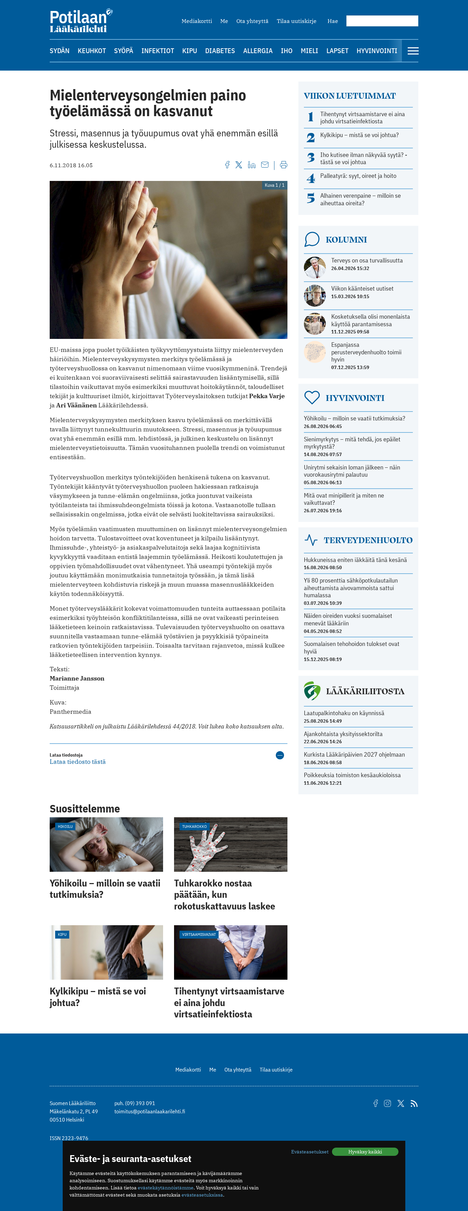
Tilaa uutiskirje (297, 20)
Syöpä (123, 50)
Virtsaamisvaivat (199, 934)
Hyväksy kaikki (365, 1152)
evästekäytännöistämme (166, 1188)
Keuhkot (92, 50)
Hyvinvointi (377, 50)
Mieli (309, 50)
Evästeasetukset (310, 1152)
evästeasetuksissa (202, 1195)
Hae (333, 20)
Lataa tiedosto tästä (78, 762)
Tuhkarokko (194, 826)
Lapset (337, 50)
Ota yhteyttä (252, 20)
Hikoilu (65, 826)
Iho (287, 50)
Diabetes (220, 50)
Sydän (60, 50)
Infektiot (157, 50)
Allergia (258, 50)
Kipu (189, 50)
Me (224, 20)
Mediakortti (197, 20)
